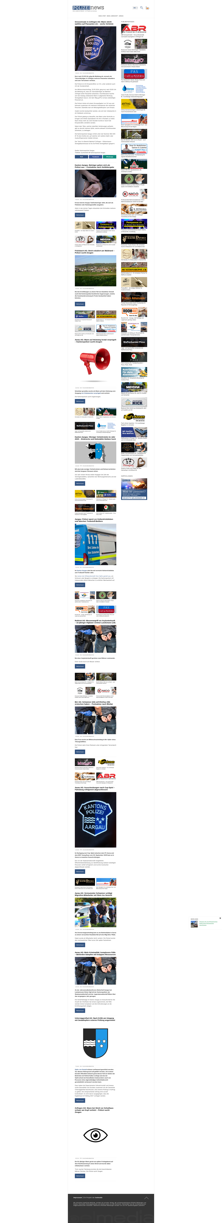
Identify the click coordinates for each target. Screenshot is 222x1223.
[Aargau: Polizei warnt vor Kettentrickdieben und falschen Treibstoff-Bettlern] (95, 544)
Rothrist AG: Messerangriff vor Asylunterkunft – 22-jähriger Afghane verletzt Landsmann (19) (95, 622)
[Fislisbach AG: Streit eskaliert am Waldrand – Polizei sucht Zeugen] (95, 270)
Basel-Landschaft (112, 16)
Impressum (77, 1197)
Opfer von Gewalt (81, 1069)
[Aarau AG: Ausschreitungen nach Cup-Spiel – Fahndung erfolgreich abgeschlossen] (95, 820)
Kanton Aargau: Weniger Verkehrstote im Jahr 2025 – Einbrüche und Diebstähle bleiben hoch (95, 438)
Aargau (121, 16)
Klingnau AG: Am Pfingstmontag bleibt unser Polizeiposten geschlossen (208, 923)
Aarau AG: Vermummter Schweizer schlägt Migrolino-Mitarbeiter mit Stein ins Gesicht (93, 894)
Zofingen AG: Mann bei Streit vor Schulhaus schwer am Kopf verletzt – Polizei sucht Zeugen (94, 1110)
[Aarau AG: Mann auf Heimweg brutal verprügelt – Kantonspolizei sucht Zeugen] (95, 365)
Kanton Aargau (82, 570)
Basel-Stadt (102, 16)
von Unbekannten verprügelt (91, 393)
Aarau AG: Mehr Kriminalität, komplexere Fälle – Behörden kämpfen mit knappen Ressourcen (95, 953)
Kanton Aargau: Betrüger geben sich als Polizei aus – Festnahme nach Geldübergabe (94, 166)
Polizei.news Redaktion (88, 73)
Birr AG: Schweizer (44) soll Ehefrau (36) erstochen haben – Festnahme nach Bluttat (94, 703)
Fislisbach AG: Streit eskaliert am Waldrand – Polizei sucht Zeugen (95, 252)
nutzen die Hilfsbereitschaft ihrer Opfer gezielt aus (93, 576)
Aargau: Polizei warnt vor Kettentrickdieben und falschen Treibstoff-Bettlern (94, 520)
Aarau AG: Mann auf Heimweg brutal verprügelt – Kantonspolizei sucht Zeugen (95, 341)
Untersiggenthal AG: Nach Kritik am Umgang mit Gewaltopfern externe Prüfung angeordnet (95, 1019)
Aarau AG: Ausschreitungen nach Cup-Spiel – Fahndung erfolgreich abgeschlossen (95, 789)
